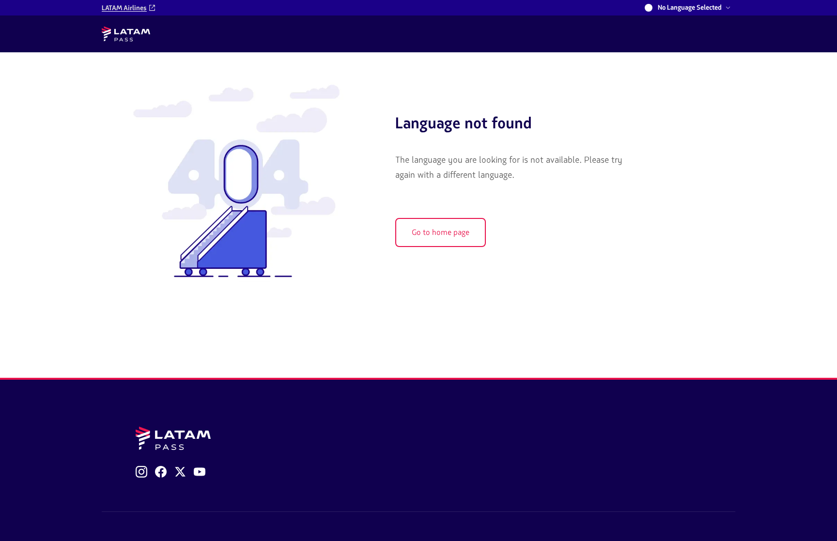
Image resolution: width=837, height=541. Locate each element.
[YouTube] (199, 472)
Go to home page (440, 232)
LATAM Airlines (124, 8)
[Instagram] (141, 472)
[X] (180, 472)
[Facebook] (161, 472)
